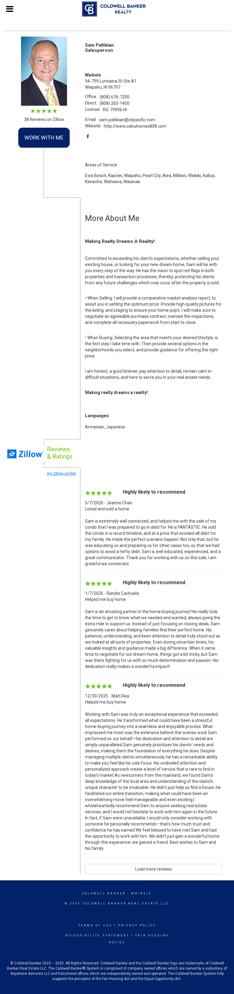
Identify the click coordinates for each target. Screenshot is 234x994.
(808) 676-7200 (114, 96)
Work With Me (43, 137)
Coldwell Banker (104, 893)
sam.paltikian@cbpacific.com (127, 119)
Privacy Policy (137, 925)
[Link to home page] (117, 9)
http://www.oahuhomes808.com (135, 126)
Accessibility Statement (97, 935)
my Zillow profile (61, 473)
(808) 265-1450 (114, 103)
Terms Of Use (95, 925)
